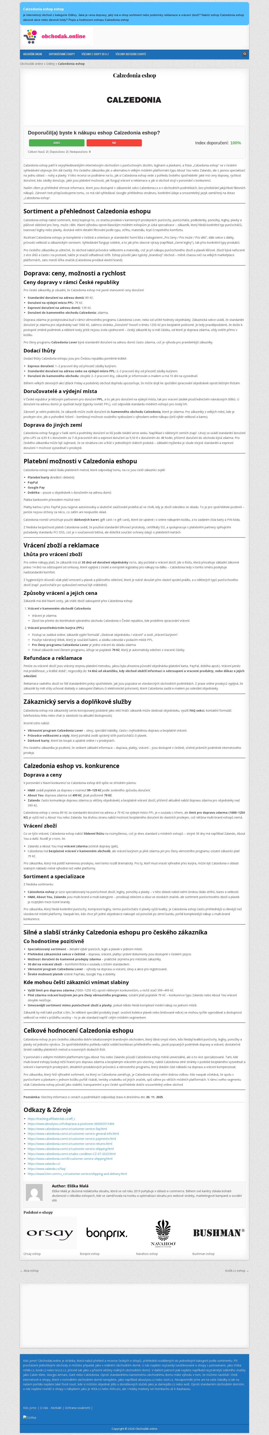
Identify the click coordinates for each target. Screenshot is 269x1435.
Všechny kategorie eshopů (131, 54)
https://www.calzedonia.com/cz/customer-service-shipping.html (71, 1149)
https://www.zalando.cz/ (44, 1164)
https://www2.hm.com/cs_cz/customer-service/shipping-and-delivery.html (77, 1174)
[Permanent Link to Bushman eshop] (218, 1233)
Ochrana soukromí (77, 1408)
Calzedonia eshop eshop (43, 9)
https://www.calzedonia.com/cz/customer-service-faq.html (67, 1129)
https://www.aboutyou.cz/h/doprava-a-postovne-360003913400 (71, 1124)
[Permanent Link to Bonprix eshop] (106, 1233)
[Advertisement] (169, 36)
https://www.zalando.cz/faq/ (47, 1169)
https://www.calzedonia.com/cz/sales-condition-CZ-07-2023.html (72, 1154)
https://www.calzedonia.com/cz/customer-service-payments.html (72, 1139)
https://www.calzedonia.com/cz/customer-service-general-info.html (73, 1134)
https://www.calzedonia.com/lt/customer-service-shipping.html (70, 1159)
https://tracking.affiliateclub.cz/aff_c (51, 1119)
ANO (56, 143)
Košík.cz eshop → (237, 1271)
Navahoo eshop (147, 1254)
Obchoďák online (32, 54)
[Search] (244, 53)
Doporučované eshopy (62, 54)
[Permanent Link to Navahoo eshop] (162, 1233)
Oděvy (50, 64)
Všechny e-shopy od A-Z (95, 54)
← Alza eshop (29, 1271)
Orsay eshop (32, 1254)
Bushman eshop (203, 1254)
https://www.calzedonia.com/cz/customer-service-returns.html (70, 1144)
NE (114, 143)
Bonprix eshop (90, 1254)
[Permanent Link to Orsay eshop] (50, 1233)
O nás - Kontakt (51, 1408)
